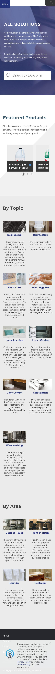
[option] (20, 158)
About (6, 636)
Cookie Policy (23, 664)
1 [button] (23, 174)
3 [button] (31, 174)
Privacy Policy (24, 662)
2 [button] (27, 174)
